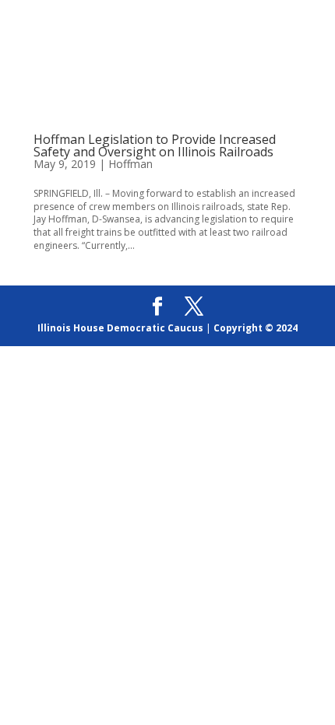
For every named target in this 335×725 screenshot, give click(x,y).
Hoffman (130, 163)
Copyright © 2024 (255, 327)
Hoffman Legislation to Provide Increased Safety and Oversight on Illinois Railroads (155, 145)
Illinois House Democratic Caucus (120, 327)
